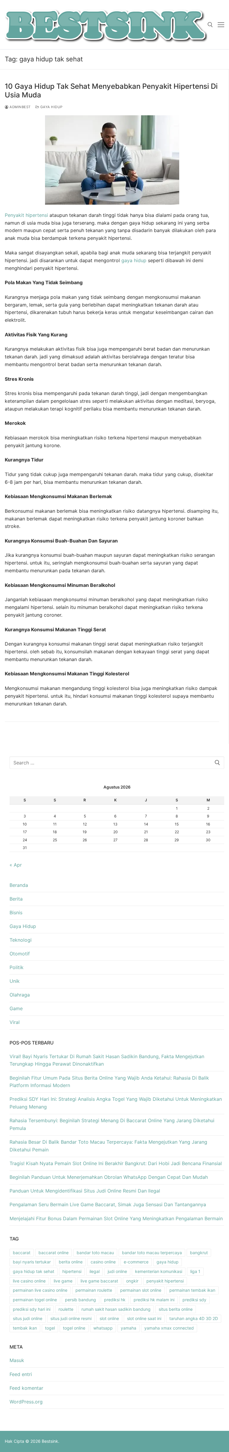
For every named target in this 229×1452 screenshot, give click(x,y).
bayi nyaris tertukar (32, 1261)
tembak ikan (25, 1327)
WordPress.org (26, 1402)
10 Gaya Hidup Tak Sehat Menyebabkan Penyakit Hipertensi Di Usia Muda (111, 90)
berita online (71, 1261)
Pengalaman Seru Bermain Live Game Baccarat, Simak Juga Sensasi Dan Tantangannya (108, 1204)
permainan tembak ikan (192, 1290)
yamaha (128, 1327)
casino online (103, 1261)
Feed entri (21, 1374)
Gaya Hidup (51, 107)
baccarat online (53, 1252)
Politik (17, 967)
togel (50, 1327)
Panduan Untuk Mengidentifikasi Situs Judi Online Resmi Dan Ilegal (85, 1191)
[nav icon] (221, 24)
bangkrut (199, 1252)
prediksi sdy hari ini (31, 1309)
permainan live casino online (40, 1290)
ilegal (94, 1271)
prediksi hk (115, 1299)
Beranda (19, 885)
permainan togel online (35, 1299)
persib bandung (80, 1299)
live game (63, 1280)
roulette (65, 1309)
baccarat (21, 1252)
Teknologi (21, 940)
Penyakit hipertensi (26, 215)
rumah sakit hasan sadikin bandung (116, 1309)
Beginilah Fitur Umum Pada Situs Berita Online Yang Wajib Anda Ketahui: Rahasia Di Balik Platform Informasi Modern (109, 1082)
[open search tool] (210, 24)
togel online (74, 1327)
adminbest (20, 107)
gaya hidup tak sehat (33, 1271)
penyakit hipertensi (165, 1280)
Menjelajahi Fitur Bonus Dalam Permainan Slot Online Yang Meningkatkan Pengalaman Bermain (116, 1218)
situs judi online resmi (71, 1318)
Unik (15, 981)
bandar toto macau (95, 1252)
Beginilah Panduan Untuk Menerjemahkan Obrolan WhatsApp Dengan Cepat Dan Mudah (109, 1177)
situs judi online (27, 1318)
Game (16, 1008)
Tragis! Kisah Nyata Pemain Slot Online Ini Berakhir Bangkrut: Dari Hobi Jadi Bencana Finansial (116, 1163)
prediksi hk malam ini (154, 1299)
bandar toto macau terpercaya (152, 1252)
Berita (16, 899)
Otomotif (20, 954)
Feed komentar (26, 1388)
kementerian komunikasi (158, 1271)
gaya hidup (133, 260)
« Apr (16, 865)
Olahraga (20, 995)
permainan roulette (93, 1290)
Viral (15, 1022)
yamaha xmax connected (169, 1327)
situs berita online (176, 1309)
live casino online (29, 1280)
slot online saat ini (144, 1318)
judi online (117, 1271)
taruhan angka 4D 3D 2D (193, 1318)
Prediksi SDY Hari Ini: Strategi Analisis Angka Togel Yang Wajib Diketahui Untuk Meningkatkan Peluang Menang (116, 1103)
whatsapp (103, 1327)
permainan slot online (140, 1290)
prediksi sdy (194, 1299)
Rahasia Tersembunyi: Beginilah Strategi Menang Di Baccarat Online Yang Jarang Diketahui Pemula (112, 1124)
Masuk (17, 1360)
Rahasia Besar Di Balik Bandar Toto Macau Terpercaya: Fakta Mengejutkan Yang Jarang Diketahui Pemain (108, 1146)
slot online (109, 1318)
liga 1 (195, 1271)
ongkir (132, 1280)
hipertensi (71, 1271)
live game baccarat (99, 1280)
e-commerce (136, 1261)
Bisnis (16, 912)
